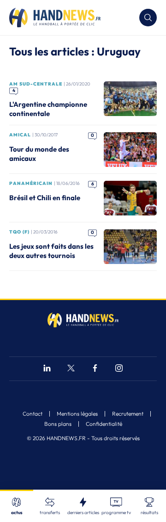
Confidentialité (104, 424)
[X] (71, 369)
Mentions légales (77, 414)
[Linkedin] (47, 369)
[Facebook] (95, 369)
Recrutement (127, 414)
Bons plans (57, 424)
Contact (32, 414)
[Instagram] (119, 369)
